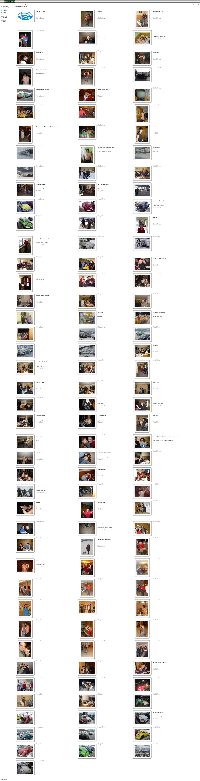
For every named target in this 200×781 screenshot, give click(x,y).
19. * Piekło (3, 20)
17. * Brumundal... (4, 17)
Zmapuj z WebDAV (6, 7)
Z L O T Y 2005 (18, 4)
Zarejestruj (196, 4)
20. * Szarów (3, 21)
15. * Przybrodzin (4, 14)
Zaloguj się (191, 4)
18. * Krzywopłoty (4, 18)
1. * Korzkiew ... (4, 12)
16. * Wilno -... (4, 16)
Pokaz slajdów (5, 6)
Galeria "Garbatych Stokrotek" (7, 4)
